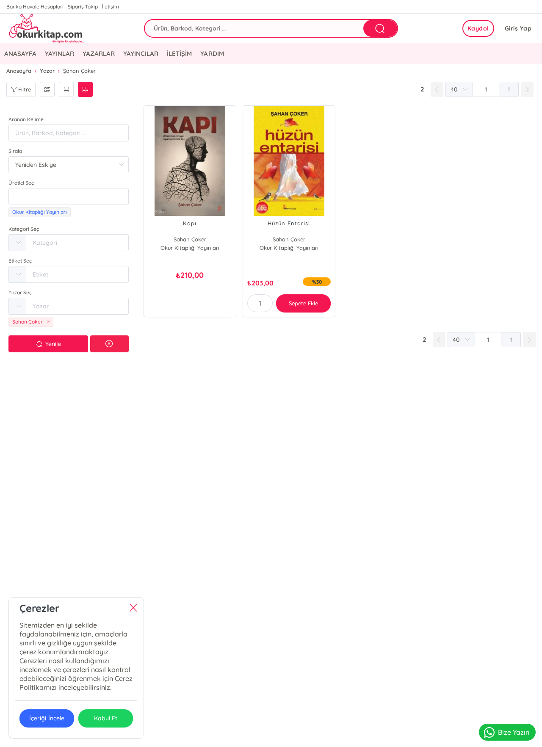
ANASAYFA (20, 54)
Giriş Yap (518, 28)
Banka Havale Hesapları (35, 6)
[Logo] (45, 28)
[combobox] (68, 196)
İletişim (110, 6)
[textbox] (68, 196)
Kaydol (478, 28)
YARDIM (212, 54)
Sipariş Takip (83, 6)
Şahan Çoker (190, 239)
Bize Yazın (513, 732)
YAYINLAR (59, 54)
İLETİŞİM (179, 54)
